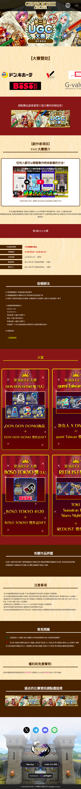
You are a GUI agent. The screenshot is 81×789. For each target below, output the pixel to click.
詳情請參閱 (12, 338)
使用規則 (47, 672)
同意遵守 (28, 672)
